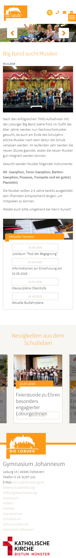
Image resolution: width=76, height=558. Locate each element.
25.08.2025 (35, 296)
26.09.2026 (35, 247)
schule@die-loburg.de (28, 482)
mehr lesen (38, 415)
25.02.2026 (35, 282)
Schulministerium (15, 524)
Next (71, 388)
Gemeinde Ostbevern (18, 529)
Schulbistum (12, 519)
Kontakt (8, 508)
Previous (4, 388)
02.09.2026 (35, 262)
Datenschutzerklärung (19, 487)
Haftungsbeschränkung (20, 492)
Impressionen (13, 513)
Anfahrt (8, 503)
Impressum (11, 498)
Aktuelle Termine (21, 236)
